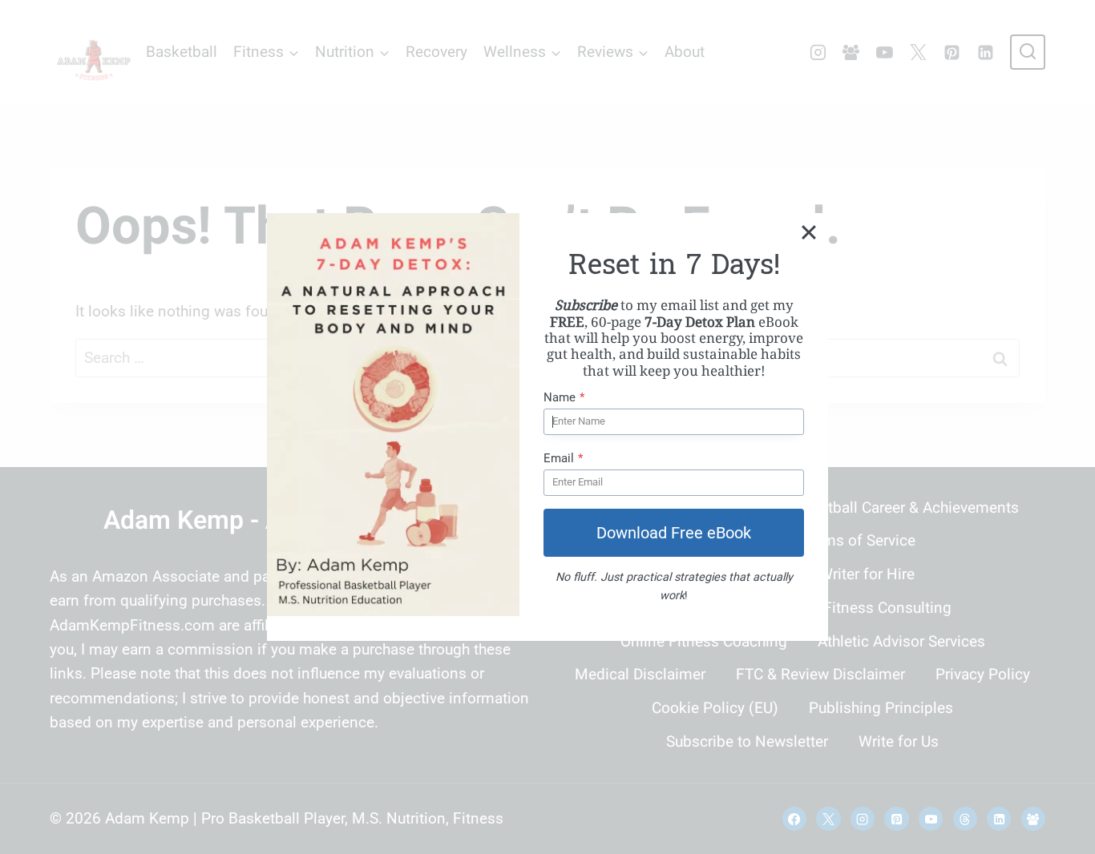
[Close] (809, 232)
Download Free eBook (673, 532)
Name (563, 397)
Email (563, 458)
